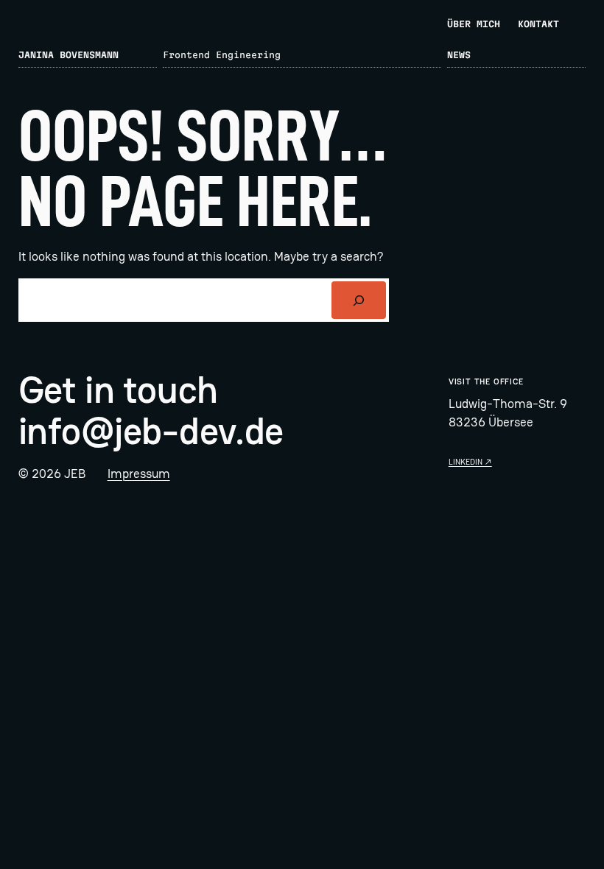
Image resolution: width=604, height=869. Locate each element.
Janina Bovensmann (68, 55)
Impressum (139, 473)
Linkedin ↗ (470, 462)
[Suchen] (358, 300)
